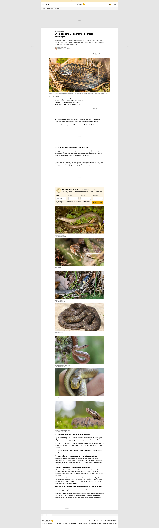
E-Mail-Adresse (95, 195)
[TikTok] (95, 520)
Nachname (82, 195)
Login (115, 4)
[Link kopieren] (90, 54)
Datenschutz (73, 523)
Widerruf (115, 523)
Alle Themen (57, 8)
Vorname (70, 195)
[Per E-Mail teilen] (96, 54)
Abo (110, 4)
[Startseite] (44, 515)
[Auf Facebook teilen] (93, 54)
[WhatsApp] (92, 520)
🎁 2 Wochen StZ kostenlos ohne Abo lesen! (79, 0)
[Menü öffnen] (43, 4)
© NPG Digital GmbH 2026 (48, 523)
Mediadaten (79, 523)
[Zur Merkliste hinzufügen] (103, 54)
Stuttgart (48, 8)
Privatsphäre (59, 523)
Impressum (109, 523)
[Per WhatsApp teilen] (99, 54)
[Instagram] (90, 520)
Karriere (65, 523)
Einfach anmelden (97, 202)
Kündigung (99, 523)
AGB (69, 523)
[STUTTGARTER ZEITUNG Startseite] (79, 4)
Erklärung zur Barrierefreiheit (89, 523)
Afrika (52, 8)
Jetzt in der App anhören (61, 53)
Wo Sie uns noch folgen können (110, 520)
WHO (44, 8)
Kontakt (104, 523)
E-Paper (47, 4)
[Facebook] (97, 520)
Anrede (57, 195)
